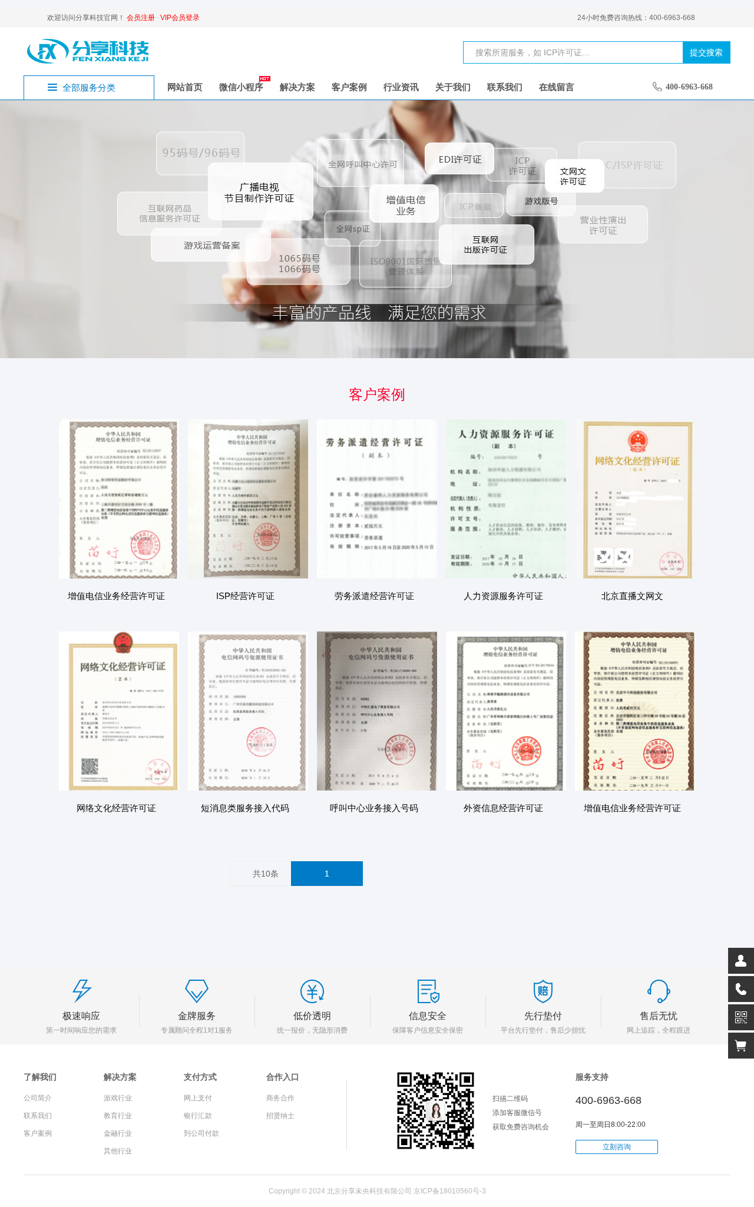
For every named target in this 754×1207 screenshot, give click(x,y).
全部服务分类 (88, 87)
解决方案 (297, 87)
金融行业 (118, 1133)
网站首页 (185, 87)
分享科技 (88, 50)
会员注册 (141, 18)
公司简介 (38, 1098)
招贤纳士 (280, 1115)
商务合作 (280, 1098)
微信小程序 (241, 87)
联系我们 (504, 87)
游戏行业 (118, 1098)
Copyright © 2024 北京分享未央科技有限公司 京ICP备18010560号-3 (377, 1191)
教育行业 (118, 1115)
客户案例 (349, 87)
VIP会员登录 (180, 18)
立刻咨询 (617, 1147)
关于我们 (453, 87)
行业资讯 (401, 87)
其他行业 (118, 1151)
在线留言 (556, 87)
